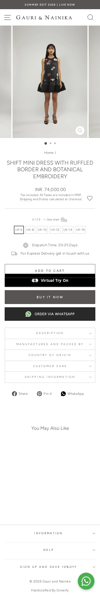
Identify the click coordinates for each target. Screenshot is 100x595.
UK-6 (18, 230)
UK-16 (80, 230)
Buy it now (50, 297)
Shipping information (50, 377)
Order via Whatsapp (55, 314)
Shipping (26, 199)
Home (49, 153)
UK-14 (67, 230)
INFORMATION (48, 533)
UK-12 (55, 230)
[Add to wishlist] (89, 198)
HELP (48, 550)
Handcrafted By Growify (50, 590)
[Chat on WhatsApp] (86, 581)
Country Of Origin (50, 355)
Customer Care (50, 366)
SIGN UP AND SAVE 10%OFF (48, 567)
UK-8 (30, 230)
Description (50, 333)
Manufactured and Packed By (50, 344)
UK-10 (42, 230)
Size (46, 219)
